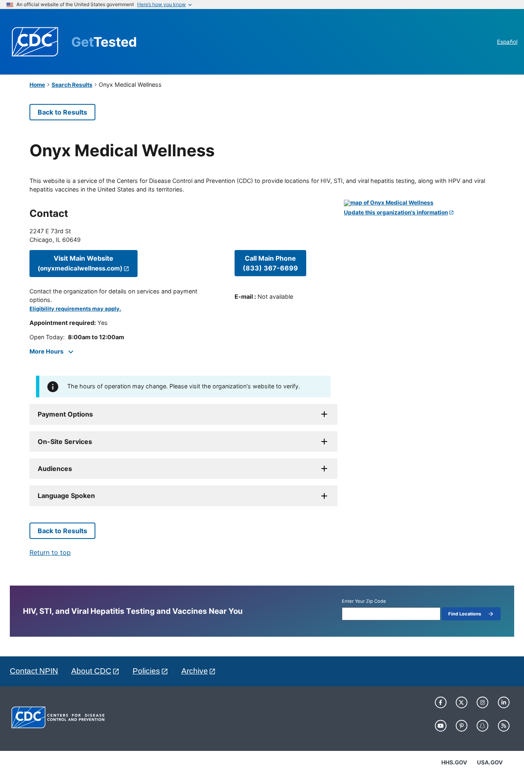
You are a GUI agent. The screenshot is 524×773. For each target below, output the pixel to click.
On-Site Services (65, 441)
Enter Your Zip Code (364, 601)
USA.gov (490, 762)
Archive (194, 671)
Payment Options (65, 414)
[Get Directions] (419, 203)
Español (507, 41)
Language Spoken (66, 495)
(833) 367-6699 (270, 263)
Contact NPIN (34, 671)
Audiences (55, 468)
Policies (146, 671)
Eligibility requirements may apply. (75, 308)
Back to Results (62, 112)
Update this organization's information (396, 213)
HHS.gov (454, 762)
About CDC (91, 671)
